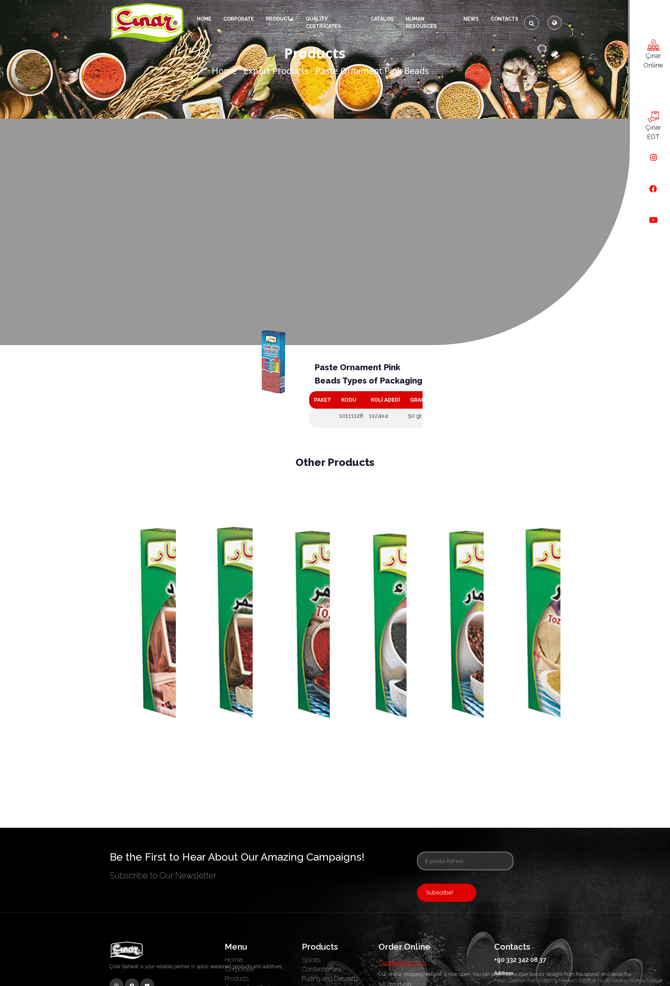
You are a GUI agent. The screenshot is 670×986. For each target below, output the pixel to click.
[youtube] (653, 220)
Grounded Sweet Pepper (296, 789)
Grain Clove (450, 786)
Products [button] (280, 19)
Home (204, 19)
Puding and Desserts (330, 978)
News (471, 19)
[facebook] (653, 189)
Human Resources (421, 22)
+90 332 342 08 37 (520, 959)
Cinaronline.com (402, 962)
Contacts (504, 19)
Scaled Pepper (219, 786)
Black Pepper (142, 786)
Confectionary (322, 969)
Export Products (276, 70)
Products (237, 978)
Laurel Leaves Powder (527, 789)
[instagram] (653, 157)
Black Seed (373, 786)
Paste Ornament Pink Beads (372, 70)
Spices (311, 959)
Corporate (238, 19)
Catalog (382, 19)
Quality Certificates (323, 22)
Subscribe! (439, 892)
